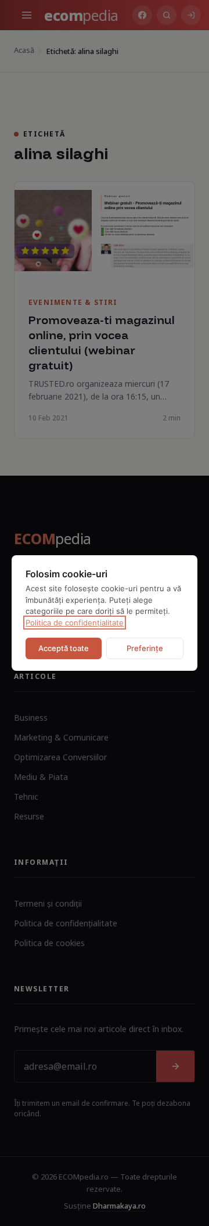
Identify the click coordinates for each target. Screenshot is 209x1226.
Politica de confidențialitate (75, 622)
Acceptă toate (63, 648)
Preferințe (145, 648)
